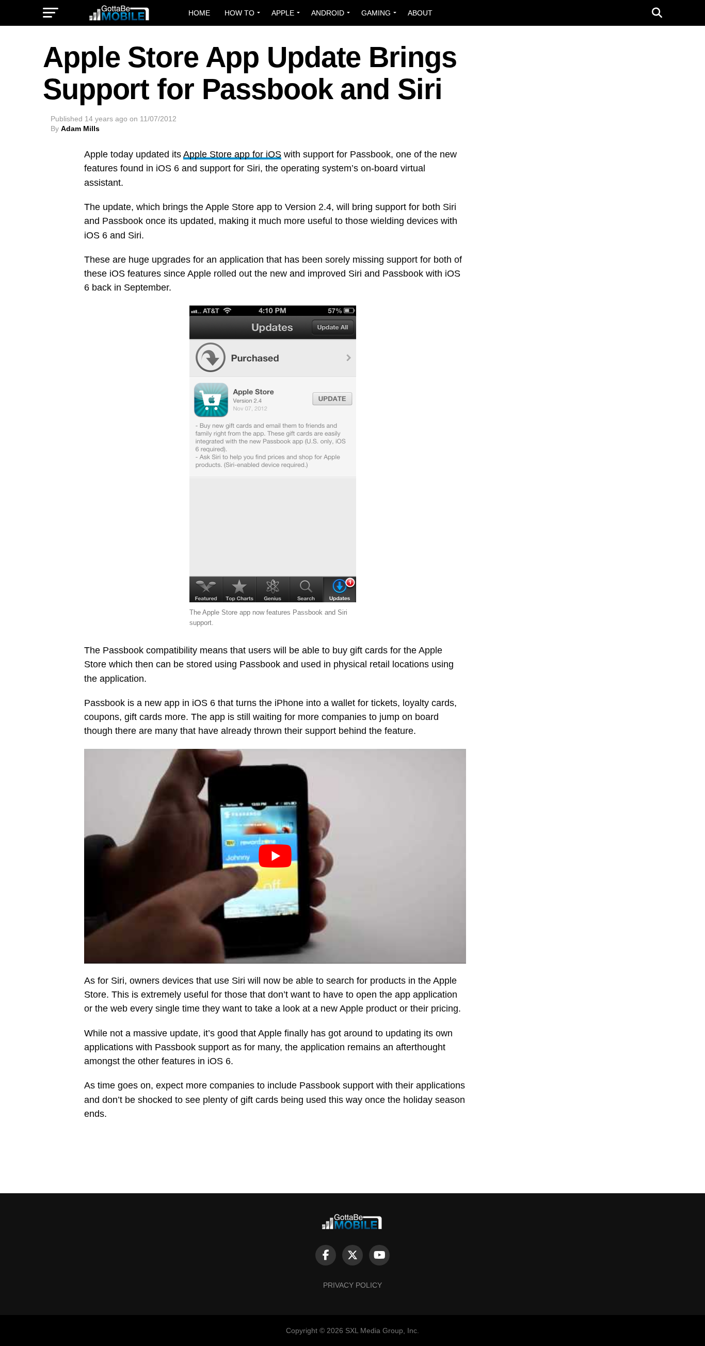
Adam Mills (80, 128)
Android (327, 13)
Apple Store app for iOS (232, 154)
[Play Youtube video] (275, 856)
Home (199, 13)
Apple (282, 13)
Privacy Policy (352, 1285)
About (420, 13)
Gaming (376, 13)
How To (239, 13)
